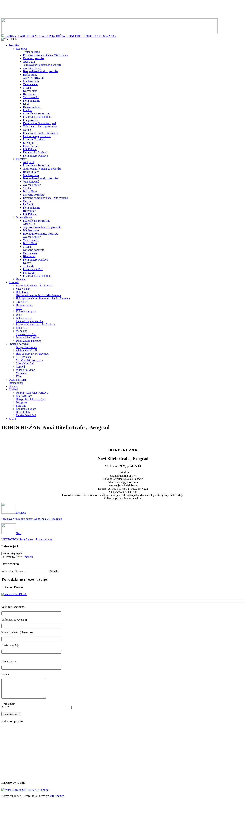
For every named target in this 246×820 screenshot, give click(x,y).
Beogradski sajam (26, 408)
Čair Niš (20, 366)
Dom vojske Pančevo (35, 152)
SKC (19, 308)
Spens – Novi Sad (26, 334)
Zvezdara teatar (32, 68)
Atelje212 (28, 162)
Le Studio (28, 142)
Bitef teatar (29, 94)
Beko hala (21, 327)
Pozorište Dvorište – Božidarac (40, 133)
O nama (13, 386)
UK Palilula (30, 149)
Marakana (21, 330)
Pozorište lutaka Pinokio (37, 116)
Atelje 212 (29, 61)
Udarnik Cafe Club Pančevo (32, 392)
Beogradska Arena (26, 347)
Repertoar (21, 48)
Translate (28, 556)
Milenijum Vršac (25, 369)
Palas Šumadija (31, 145)
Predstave (21, 158)
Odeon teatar (30, 84)
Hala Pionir (22, 292)
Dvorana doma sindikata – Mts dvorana (45, 55)
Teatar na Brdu (31, 51)
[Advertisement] (123, 9)
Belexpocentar (24, 317)
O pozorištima (24, 217)
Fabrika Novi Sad (26, 415)
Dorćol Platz (23, 412)
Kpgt (26, 103)
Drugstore (21, 402)
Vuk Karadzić (31, 181)
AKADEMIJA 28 (33, 77)
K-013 (12, 418)
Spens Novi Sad (25, 363)
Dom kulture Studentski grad (39, 123)
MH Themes (57, 795)
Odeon (27, 201)
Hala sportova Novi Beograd (32, 353)
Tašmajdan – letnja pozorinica (40, 126)
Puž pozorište (30, 120)
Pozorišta (14, 45)
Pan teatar (28, 272)
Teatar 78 (28, 266)
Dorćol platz (30, 90)
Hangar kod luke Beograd (30, 399)
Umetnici (21, 279)
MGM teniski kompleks (29, 360)
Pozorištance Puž (33, 269)
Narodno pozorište (33, 58)
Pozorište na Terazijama (36, 113)
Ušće (19, 314)
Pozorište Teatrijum (34, 139)
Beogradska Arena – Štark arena (34, 285)
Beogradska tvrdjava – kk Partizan (35, 324)
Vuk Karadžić (31, 97)
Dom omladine (31, 100)
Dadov (27, 262)
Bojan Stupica (31, 171)
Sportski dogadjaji (19, 343)
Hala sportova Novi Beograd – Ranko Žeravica (43, 298)
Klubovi (13, 389)
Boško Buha (30, 74)
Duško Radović (32, 107)
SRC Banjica (23, 356)
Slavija (27, 87)
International (16, 382)
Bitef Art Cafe (24, 395)
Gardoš (27, 129)
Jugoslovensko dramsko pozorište (42, 64)
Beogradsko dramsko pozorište (40, 71)
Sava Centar (23, 288)
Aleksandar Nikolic (27, 350)
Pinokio (27, 110)
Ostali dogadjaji (17, 379)
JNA (18, 376)
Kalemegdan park (26, 311)
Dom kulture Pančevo (35, 155)
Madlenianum (31, 81)
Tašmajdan (22, 301)
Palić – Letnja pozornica (37, 136)
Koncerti (14, 282)
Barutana (21, 405)
